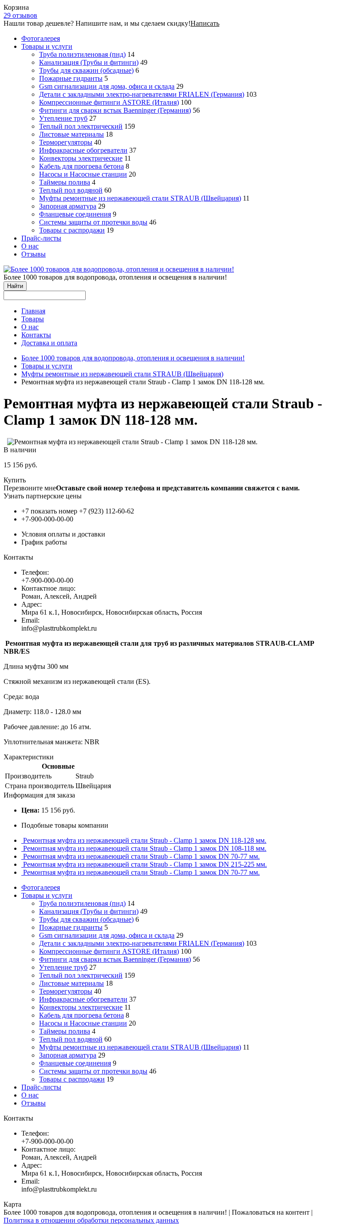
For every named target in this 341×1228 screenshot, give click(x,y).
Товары (32, 319)
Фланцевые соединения (75, 214)
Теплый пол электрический (81, 126)
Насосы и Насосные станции (83, 174)
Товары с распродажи (72, 230)
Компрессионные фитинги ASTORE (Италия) (109, 102)
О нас (30, 246)
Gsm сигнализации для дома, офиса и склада (106, 86)
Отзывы (33, 254)
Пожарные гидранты (71, 78)
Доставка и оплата (49, 343)
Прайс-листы (41, 238)
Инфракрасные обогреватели (83, 150)
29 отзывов (20, 15)
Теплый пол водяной (71, 190)
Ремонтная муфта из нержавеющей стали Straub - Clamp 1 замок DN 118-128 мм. (144, 840)
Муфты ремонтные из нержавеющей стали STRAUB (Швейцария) (140, 198)
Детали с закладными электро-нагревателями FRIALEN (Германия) (141, 94)
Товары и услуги (46, 46)
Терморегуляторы (65, 142)
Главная (33, 311)
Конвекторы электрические (81, 158)
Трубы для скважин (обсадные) (86, 70)
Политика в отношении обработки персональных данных (91, 1220)
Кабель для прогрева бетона (81, 166)
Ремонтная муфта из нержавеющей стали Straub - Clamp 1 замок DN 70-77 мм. (141, 856)
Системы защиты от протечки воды (93, 222)
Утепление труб (63, 118)
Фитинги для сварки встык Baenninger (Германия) (115, 110)
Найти (15, 286)
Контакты (36, 335)
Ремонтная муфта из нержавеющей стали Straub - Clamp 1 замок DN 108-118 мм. (144, 848)
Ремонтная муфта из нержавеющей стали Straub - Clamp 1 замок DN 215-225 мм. (145, 864)
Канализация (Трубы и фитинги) (89, 62)
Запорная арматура (67, 206)
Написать (204, 23)
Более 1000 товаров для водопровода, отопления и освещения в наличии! (133, 358)
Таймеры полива (64, 182)
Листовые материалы (71, 134)
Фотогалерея (40, 38)
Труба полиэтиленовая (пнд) (82, 54)
